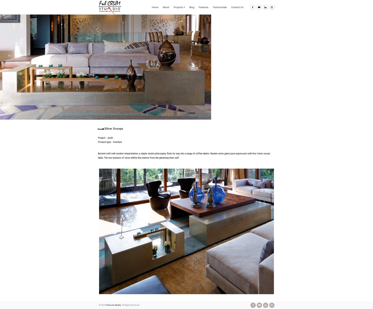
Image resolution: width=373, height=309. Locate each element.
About (166, 7)
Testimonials (220, 7)
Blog (191, 7)
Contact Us (237, 7)
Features (203, 7)
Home (155, 7)
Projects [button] (178, 7)
